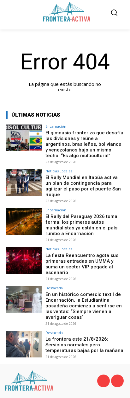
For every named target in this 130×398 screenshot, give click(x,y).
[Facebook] (103, 381)
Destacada (54, 288)
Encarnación (55, 126)
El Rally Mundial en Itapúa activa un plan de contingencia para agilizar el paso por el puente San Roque (83, 186)
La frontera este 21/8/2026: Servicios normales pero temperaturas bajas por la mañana (84, 344)
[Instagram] (117, 381)
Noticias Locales (58, 171)
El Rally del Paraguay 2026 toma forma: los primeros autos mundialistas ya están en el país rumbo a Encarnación (81, 225)
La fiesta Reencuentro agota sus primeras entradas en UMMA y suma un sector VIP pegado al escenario (81, 264)
